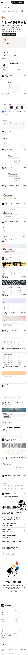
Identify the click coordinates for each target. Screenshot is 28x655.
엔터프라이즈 (15, 11)
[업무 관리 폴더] (14, 232)
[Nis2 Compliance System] (14, 358)
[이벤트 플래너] (14, 141)
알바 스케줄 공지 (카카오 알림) (12, 185)
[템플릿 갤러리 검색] (25, 7)
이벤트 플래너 (8, 149)
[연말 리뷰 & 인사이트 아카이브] (14, 195)
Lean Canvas (8, 421)
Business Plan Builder (10, 439)
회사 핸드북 (8, 131)
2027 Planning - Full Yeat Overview (14, 457)
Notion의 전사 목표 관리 (11, 330)
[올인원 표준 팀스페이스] (14, 304)
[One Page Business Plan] (14, 377)
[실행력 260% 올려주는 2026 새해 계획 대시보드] (14, 103)
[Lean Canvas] (14, 413)
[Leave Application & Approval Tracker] (14, 340)
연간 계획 (6, 43)
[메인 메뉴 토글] (26, 2)
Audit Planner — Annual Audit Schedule (11, 494)
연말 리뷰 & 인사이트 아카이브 (12, 203)
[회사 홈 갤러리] (14, 67)
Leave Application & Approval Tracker (14, 348)
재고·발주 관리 (8, 167)
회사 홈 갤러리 (8, 75)
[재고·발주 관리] (14, 159)
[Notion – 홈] (2, 2)
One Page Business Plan (11, 384)
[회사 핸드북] (14, 123)
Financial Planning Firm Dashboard (14, 403)
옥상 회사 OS (8, 294)
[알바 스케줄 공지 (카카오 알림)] (14, 177)
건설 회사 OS (8, 276)
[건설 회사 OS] (14, 268)
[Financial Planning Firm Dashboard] (14, 395)
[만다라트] (14, 85)
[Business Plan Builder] (14, 431)
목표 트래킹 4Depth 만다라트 (12, 258)
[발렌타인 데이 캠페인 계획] (14, 213)
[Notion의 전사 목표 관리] (14, 322)
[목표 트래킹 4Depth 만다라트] (14, 250)
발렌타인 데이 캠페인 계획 (11, 221)
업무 (9, 11)
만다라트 (7, 93)
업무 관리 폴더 (8, 239)
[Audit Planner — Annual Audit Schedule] (14, 485)
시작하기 (14, 591)
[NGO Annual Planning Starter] (14, 467)
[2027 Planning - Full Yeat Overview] (14, 449)
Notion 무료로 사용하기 (9, 34)
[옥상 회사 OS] (14, 286)
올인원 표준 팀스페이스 (10, 312)
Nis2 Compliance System (11, 366)
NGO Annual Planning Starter (12, 475)
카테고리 (4, 11)
